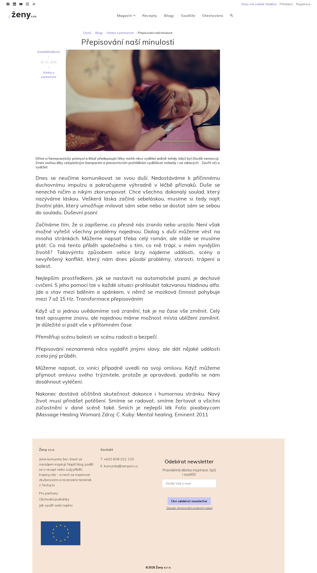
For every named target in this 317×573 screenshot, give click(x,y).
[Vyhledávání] (232, 15)
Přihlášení (286, 4)
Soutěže (188, 15)
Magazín (124, 15)
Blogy (169, 15)
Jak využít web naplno (56, 505)
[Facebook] (7, 4)
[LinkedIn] (14, 4)
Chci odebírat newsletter (189, 501)
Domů (87, 33)
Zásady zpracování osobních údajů (189, 508)
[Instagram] (27, 4)
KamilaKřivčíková (49, 52)
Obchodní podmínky (54, 499)
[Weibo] (33, 4)
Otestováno (212, 15)
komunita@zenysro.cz (121, 466)
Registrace (303, 4)
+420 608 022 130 (119, 459)
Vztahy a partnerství (120, 33)
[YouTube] (20, 4)
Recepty (149, 15)
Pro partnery (48, 493)
